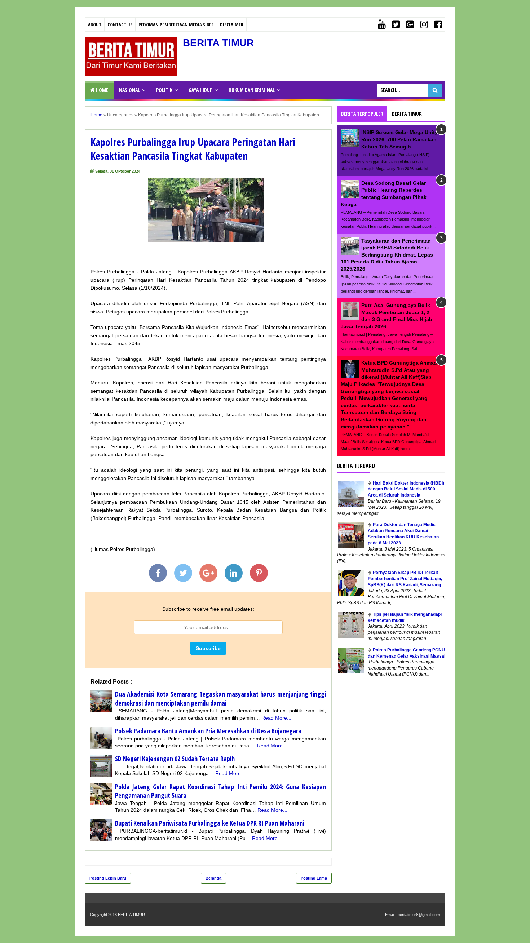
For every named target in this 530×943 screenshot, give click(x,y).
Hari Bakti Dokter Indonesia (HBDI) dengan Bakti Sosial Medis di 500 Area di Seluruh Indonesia (406, 489)
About (94, 24)
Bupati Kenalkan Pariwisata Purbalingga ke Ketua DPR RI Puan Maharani (209, 823)
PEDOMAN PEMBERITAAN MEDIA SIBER (176, 24)
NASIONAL (129, 89)
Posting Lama (314, 878)
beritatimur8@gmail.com (419, 914)
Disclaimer (231, 24)
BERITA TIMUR (218, 42)
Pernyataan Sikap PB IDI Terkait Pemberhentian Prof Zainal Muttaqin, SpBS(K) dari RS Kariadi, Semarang (405, 578)
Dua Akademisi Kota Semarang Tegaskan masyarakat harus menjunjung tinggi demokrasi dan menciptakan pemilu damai (220, 698)
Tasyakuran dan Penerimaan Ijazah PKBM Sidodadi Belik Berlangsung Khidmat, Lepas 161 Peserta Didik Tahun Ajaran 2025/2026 (387, 255)
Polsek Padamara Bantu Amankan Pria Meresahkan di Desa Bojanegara (208, 730)
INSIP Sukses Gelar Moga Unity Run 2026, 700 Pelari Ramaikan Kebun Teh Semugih (399, 139)
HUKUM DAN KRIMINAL (252, 89)
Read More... (276, 718)
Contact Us (119, 24)
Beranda (213, 878)
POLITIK (164, 89)
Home (101, 89)
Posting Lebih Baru (107, 878)
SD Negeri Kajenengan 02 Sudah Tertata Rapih (175, 758)
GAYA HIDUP (200, 89)
